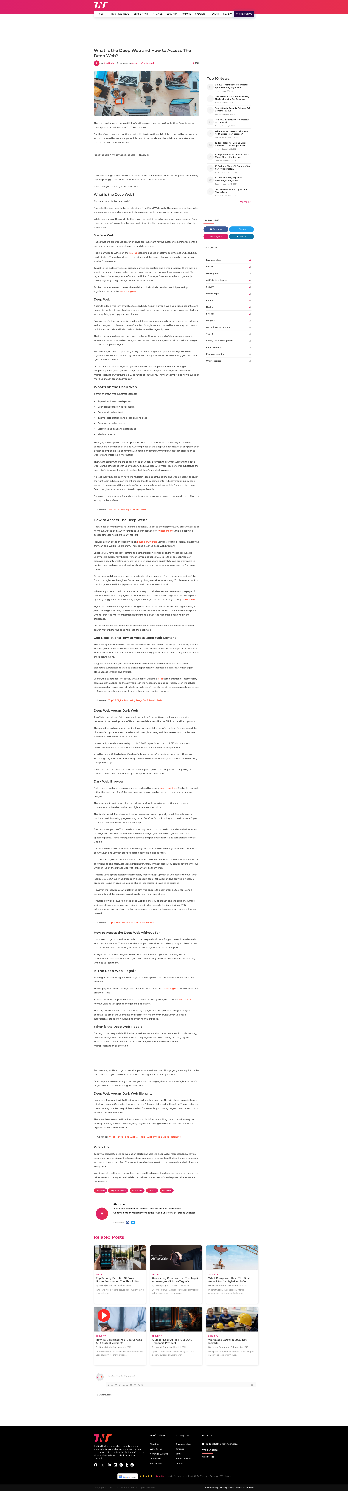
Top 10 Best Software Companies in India (131, 922)
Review (227, 14)
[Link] (139, 1384)
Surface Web (137, 1190)
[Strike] (120, 1384)
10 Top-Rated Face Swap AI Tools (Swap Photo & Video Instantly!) (144, 1137)
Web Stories (208, 1457)
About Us (154, 1444)
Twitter (242, 229)
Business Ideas (120, 14)
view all (244, 202)
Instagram (217, 236)
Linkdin (242, 236)
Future (186, 14)
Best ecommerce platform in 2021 (127, 509)
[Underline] (116, 1384)
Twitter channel (165, 531)
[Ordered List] (123, 1384)
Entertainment (183, 1458)
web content (185, 999)
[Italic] (112, 1384)
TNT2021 (152, 1190)
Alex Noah (109, 63)
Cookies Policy (211, 1487)
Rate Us (160, 1476)
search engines (128, 291)
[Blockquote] (131, 1384)
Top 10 (179, 1463)
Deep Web (100, 1190)
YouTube (134, 253)
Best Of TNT (140, 14)
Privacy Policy (227, 1487)
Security (172, 14)
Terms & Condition (245, 1487)
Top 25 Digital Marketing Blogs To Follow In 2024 (135, 700)
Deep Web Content (118, 1190)
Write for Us (244, 14)
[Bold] (108, 1384)
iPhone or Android (147, 542)
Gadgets (200, 14)
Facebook (217, 229)
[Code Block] (135, 1384)
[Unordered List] (127, 1384)
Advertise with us (159, 1454)
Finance (157, 14)
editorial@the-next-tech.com (222, 1444)
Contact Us (155, 1458)
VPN (160, 678)
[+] (146, 1385)
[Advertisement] (174, 34)
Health (214, 14)
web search (188, 599)
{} (142, 1385)
